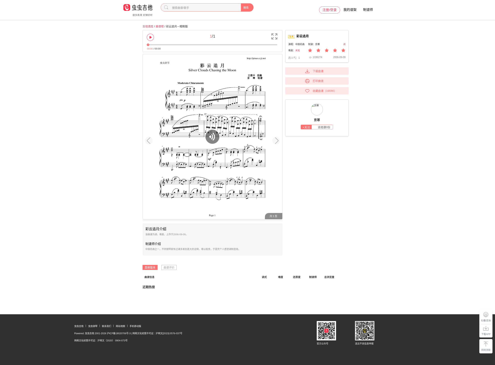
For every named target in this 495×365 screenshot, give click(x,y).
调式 (264, 277)
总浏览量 (329, 277)
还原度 (296, 277)
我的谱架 (350, 10)
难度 (280, 277)
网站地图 (120, 326)
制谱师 (368, 10)
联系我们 (106, 326)
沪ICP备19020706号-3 (119, 333)
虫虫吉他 (79, 326)
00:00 (150, 48)
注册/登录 (330, 10)
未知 (297, 50)
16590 (330, 90)
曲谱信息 (149, 277)
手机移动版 (135, 326)
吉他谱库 (148, 26)
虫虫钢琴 (92, 326)
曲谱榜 (160, 26)
